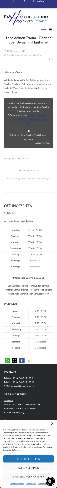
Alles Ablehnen (28, 467)
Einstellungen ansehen (29, 476)
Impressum (42, 483)
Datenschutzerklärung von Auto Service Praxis (29, 119)
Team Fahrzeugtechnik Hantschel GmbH (25, 55)
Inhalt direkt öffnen (42, 143)
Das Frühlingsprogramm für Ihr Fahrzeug (27, 178)
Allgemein (11, 158)
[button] (52, 423)
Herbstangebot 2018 (29, 170)
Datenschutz (31, 483)
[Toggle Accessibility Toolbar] (50, 481)
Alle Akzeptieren (28, 459)
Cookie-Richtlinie (17, 483)
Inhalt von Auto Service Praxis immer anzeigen (28, 137)
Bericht (24, 158)
